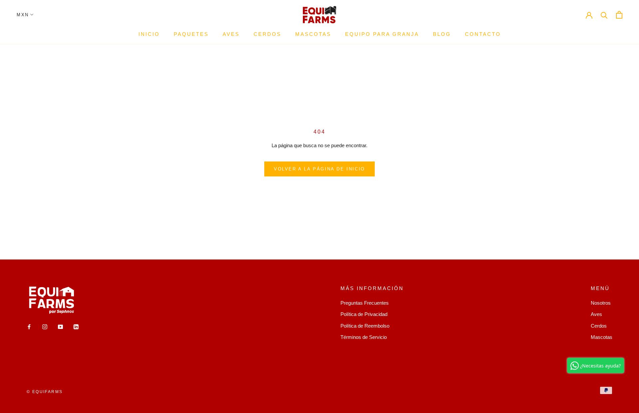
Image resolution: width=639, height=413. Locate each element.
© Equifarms (45, 391)
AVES (231, 34)
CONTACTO (483, 34)
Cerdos (599, 326)
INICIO (149, 34)
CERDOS (267, 34)
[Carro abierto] (619, 15)
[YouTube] (60, 327)
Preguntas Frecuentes (364, 303)
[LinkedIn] (76, 327)
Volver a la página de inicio (319, 168)
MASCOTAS (313, 34)
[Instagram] (44, 327)
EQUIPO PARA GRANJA (382, 34)
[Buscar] (604, 14)
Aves (596, 314)
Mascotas (601, 337)
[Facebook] (29, 327)
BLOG (442, 34)
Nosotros (601, 303)
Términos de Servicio (363, 337)
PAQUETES (191, 34)
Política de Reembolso (364, 326)
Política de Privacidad (363, 314)
